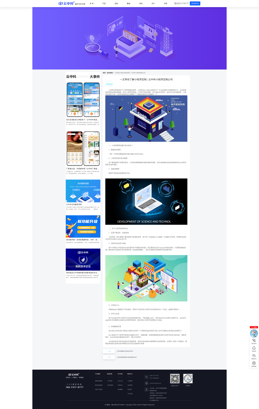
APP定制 (110, 381)
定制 (116, 3)
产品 (104, 3)
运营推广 (130, 389)
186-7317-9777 (154, 375)
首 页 (92, 3)
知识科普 (110, 72)
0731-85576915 (154, 378)
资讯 (141, 3)
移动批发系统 (98, 385)
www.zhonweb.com (155, 383)
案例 (128, 3)
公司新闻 (130, 381)
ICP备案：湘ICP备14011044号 (115, 404)
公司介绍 (120, 381)
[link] (104, 73)
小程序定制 (110, 385)
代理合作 (120, 385)
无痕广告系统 (98, 389)
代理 (165, 3)
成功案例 (120, 389)
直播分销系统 (98, 381)
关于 (153, 3)
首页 (104, 72)
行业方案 (130, 393)
